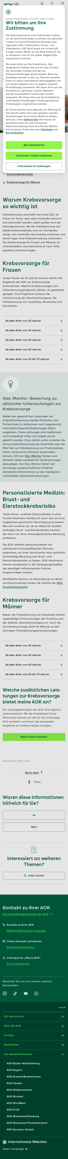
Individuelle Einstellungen (34, 166)
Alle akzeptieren (34, 145)
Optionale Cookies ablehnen (34, 155)
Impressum (47, 129)
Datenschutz (31, 120)
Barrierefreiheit (14, 133)
